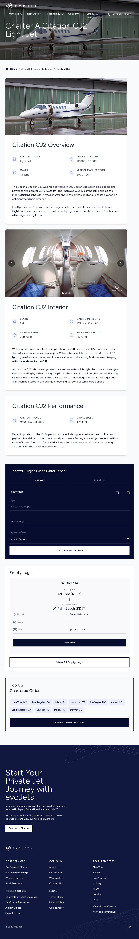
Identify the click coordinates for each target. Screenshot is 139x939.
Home (13, 68)
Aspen (96, 872)
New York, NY (19, 702)
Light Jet (47, 69)
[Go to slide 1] (63, 293)
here (51, 818)
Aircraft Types (29, 69)
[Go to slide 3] (69, 293)
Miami (96, 888)
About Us (54, 867)
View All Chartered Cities (69, 722)
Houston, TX (78, 702)
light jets (36, 194)
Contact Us (55, 883)
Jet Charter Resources (17, 902)
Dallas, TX (59, 709)
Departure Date (17, 532)
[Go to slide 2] (66, 293)
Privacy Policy (56, 902)
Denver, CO (76, 709)
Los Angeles (99, 878)
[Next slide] (120, 263)
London (97, 894)
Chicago (97, 883)
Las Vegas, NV (98, 702)
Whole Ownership (14, 878)
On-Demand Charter (16, 867)
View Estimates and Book (69, 550)
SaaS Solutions (13, 883)
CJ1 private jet (47, 190)
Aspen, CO (117, 702)
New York (98, 867)
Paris (95, 899)
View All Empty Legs (69, 662)
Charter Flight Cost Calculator (21, 897)
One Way (39, 480)
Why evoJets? (56, 878)
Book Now (69, 642)
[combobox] (11, 507)
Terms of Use (56, 897)
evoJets (17, 926)
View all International (104, 911)
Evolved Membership (16, 872)
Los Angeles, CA (41, 702)
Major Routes (12, 913)
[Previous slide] (11, 263)
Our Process (55, 872)
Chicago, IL (43, 709)
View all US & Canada (104, 906)
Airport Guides (13, 907)
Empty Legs (90, 15)
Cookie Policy (56, 907)
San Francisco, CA (21, 709)
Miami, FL (60, 702)
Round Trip (99, 480)
